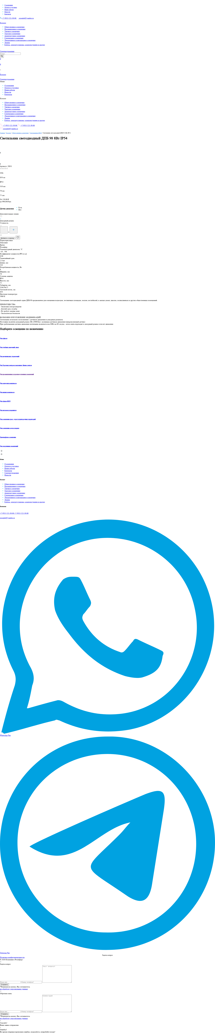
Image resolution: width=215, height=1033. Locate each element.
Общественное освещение (14, 27)
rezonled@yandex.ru (26, 18)
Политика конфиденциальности (12, 957)
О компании (8, 5)
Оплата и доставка (10, 7)
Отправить (4, 984)
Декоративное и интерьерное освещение (19, 40)
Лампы (7, 42)
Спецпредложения (11, 473)
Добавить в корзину (7, 238)
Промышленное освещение (14, 29)
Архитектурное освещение (14, 36)
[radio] (20, 207)
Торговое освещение (12, 34)
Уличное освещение (12, 31)
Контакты (7, 14)
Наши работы (9, 10)
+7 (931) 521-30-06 (9, 18)
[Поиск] (2, 56)
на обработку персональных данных (14, 989)
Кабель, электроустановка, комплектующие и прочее (24, 45)
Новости (7, 12)
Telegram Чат (5, 953)
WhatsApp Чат (5, 735)
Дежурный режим (7, 221)
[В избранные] (18, 237)
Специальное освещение (13, 38)
